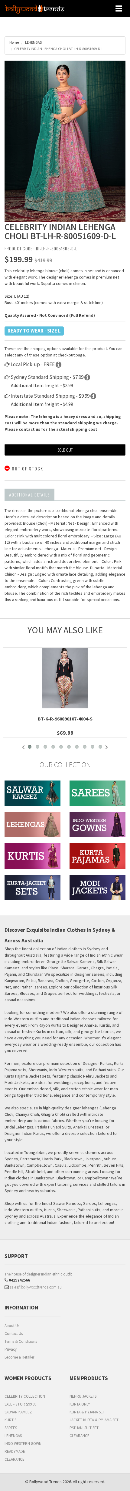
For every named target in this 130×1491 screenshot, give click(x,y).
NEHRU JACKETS (83, 1396)
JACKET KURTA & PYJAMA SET (94, 1419)
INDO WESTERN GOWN (23, 1443)
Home (14, 42)
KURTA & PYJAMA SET (87, 1412)
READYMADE (15, 1451)
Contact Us (14, 1333)
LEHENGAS (33, 42)
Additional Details (29, 494)
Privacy (11, 1349)
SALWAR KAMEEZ (18, 1412)
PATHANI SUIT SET (84, 1427)
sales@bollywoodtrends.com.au (35, 1287)
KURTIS (10, 1419)
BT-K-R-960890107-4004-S (65, 719)
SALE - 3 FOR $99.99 (20, 1404)
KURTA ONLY (80, 1404)
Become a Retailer (19, 1357)
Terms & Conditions (21, 1341)
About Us (12, 1325)
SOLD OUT (65, 449)
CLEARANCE (14, 1459)
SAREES (11, 1427)
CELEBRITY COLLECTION (25, 1396)
